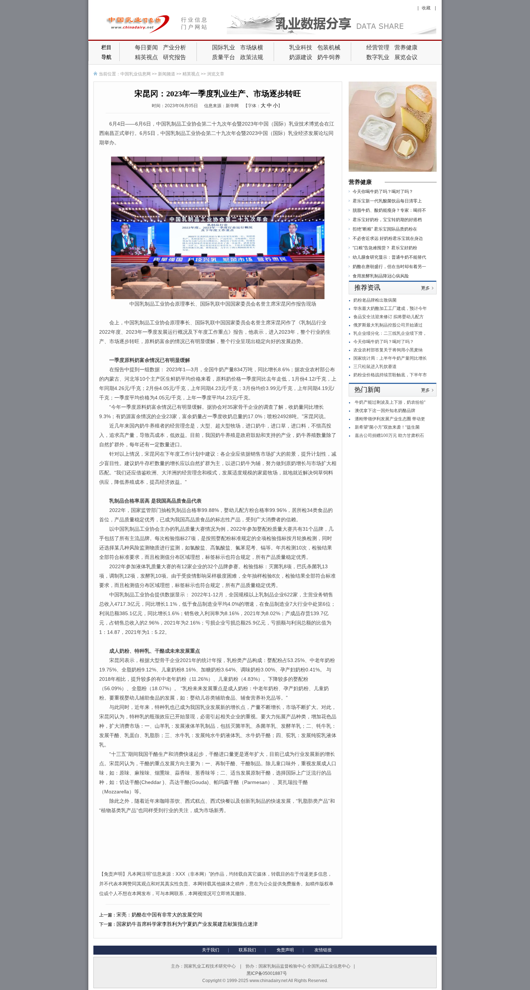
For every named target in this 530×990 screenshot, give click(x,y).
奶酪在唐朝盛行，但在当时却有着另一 (389, 266)
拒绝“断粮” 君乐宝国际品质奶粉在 (385, 229)
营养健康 (406, 47)
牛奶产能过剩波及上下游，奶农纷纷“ (390, 402)
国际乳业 (223, 47)
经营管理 (377, 47)
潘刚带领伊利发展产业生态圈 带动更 (390, 418)
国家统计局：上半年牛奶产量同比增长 (390, 358)
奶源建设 (300, 57)
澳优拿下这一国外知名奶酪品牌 (385, 410)
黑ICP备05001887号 (267, 973)
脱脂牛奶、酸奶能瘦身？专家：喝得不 (389, 210)
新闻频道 (166, 73)
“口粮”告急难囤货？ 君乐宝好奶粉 (385, 247)
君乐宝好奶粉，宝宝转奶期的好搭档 (387, 219)
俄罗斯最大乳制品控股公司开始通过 (388, 325)
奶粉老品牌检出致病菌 (375, 300)
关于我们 (210, 949)
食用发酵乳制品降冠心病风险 (381, 276)
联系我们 (247, 949)
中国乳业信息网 (135, 73)
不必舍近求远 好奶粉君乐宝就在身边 (388, 238)
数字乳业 (377, 57)
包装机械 (328, 47)
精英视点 (146, 57)
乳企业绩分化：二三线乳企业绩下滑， (390, 333)
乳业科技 (300, 47)
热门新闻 (367, 389)
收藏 (427, 7)
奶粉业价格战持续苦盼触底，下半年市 (390, 374)
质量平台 (223, 57)
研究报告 (174, 57)
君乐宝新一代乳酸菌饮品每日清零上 (387, 200)
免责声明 (285, 949)
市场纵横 (251, 47)
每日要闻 (146, 47)
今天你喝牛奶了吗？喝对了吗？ (383, 191)
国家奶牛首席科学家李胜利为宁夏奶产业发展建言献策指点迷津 (187, 924)
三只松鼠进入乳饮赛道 (375, 366)
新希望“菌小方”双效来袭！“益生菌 (387, 427)
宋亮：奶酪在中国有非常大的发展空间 (159, 914)
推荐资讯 (367, 287)
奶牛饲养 (328, 57)
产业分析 (174, 47)
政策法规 (251, 57)
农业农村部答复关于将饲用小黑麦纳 (388, 349)
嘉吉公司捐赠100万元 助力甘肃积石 (389, 435)
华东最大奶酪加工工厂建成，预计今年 (390, 308)
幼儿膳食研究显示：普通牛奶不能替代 (389, 257)
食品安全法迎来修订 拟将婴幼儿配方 (388, 316)
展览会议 (406, 57)
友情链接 (323, 949)
